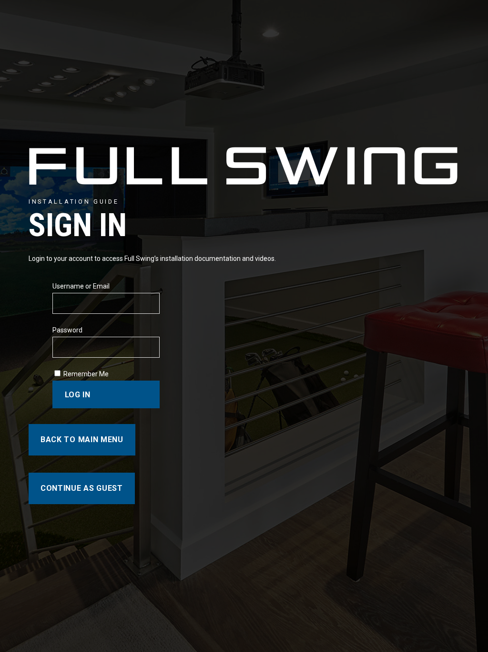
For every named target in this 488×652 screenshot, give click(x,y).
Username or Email (81, 286)
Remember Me (86, 374)
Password (67, 330)
